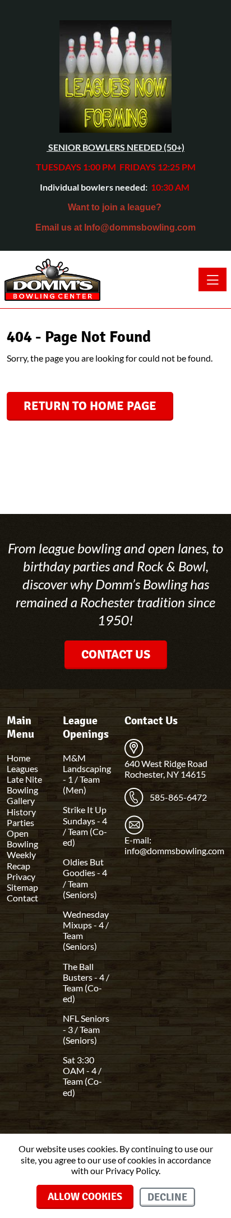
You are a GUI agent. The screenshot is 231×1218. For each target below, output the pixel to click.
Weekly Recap (21, 859)
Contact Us (115, 654)
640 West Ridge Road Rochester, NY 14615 (165, 768)
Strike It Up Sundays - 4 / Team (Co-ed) (85, 825)
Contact (22, 897)
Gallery (21, 800)
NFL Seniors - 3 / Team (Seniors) (86, 1029)
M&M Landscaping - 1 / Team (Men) (87, 774)
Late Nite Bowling (24, 784)
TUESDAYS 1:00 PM (76, 166)
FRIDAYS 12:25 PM (157, 166)
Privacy (21, 876)
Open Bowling (22, 838)
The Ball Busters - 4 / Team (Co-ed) (86, 982)
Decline (167, 1197)
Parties (20, 822)
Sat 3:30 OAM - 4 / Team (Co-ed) (82, 1076)
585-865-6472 (178, 797)
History (21, 811)
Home (18, 757)
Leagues (22, 768)
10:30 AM (169, 187)
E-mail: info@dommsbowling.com (174, 845)
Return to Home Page (90, 405)
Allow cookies (85, 1196)
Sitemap (22, 887)
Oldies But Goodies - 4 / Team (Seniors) (85, 878)
